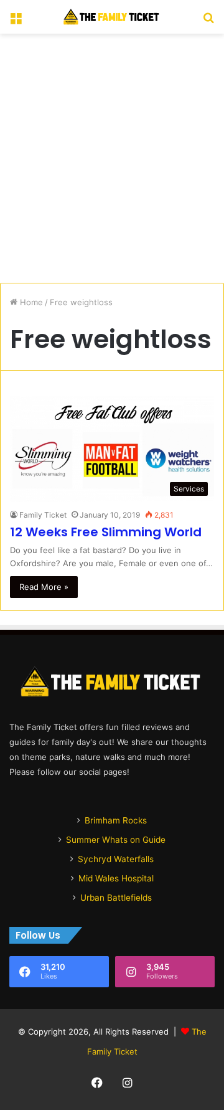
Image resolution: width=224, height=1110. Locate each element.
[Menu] (15, 21)
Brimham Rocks (116, 820)
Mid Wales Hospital (116, 878)
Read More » (43, 587)
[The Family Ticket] (112, 17)
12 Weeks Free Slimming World (106, 532)
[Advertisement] (112, 158)
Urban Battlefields (116, 898)
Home (30, 302)
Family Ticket (43, 514)
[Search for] (208, 21)
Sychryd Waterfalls (116, 859)
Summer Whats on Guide (116, 840)
